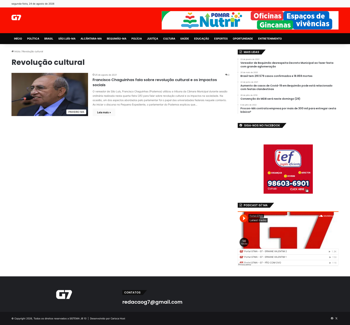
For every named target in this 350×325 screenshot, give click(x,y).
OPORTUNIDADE (243, 38)
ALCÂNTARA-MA (91, 38)
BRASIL (48, 38)
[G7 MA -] (16, 17)
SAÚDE (184, 38)
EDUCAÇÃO (201, 38)
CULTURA (169, 38)
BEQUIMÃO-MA (116, 38)
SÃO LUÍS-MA (66, 38)
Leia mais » (104, 112)
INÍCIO (18, 38)
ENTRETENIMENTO (270, 38)
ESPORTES (221, 38)
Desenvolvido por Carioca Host (107, 318)
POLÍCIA (136, 38)
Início (17, 51)
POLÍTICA (33, 38)
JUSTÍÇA (152, 38)
